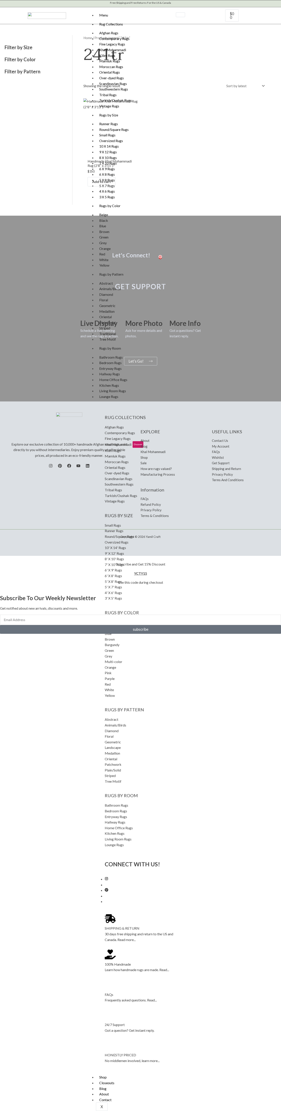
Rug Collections (111, 24)
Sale (143, 463)
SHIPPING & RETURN (122, 928)
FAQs (109, 994)
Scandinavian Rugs (113, 83)
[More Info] (174, 312)
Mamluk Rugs (109, 61)
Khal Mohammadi (112, 50)
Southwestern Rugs (113, 89)
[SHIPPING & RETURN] (110, 918)
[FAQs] (110, 984)
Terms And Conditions (228, 480)
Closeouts (106, 1083)
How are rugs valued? (156, 469)
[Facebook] (69, 466)
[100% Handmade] (110, 954)
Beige (103, 215)
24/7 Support (115, 1024)
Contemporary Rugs (114, 38)
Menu (103, 15)
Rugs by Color (110, 206)
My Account (220, 446)
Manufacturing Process (157, 474)
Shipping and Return (226, 469)
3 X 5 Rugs (107, 197)
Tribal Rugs (108, 95)
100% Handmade (118, 964)
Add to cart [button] (101, 181)
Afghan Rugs (108, 33)
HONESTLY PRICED (120, 1055)
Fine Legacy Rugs (112, 44)
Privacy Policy (151, 510)
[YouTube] (78, 466)
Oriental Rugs (109, 72)
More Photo (143, 323)
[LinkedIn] (88, 466)
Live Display (98, 323)
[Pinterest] (106, 890)
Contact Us (220, 441)
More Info (185, 323)
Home (87, 38)
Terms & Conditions (154, 516)
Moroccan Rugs (111, 67)
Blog (102, 1088)
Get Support (221, 463)
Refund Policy (150, 504)
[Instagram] (106, 879)
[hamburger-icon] (180, 14)
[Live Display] (85, 312)
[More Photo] (130, 312)
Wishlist (218, 457)
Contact (105, 1100)
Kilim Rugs (107, 55)
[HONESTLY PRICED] (110, 1045)
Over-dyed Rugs (111, 78)
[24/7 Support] (110, 1015)
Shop (103, 1077)
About (104, 1094)
